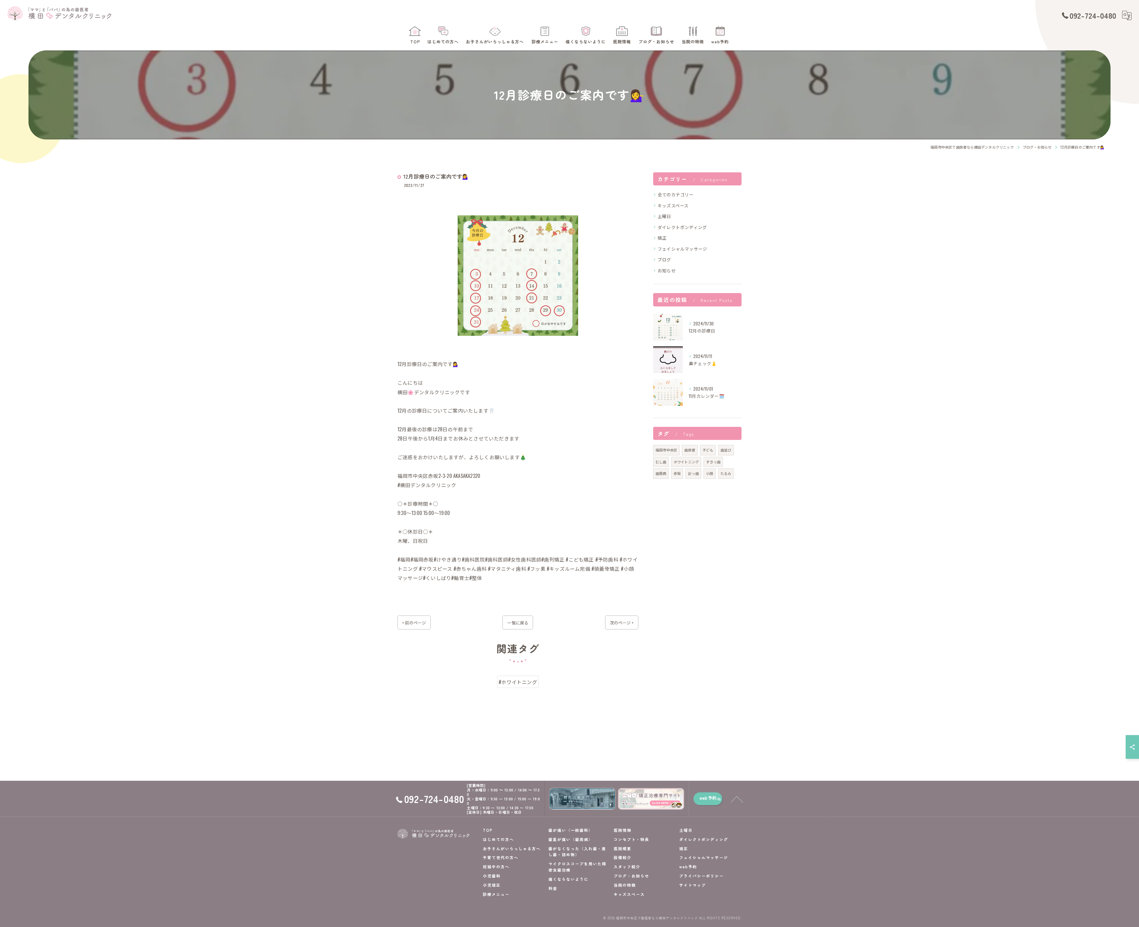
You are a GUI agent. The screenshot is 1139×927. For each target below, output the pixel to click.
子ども (707, 449)
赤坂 (677, 473)
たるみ (725, 473)
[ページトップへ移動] (737, 799)
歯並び (725, 449)
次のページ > (622, 622)
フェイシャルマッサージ (682, 249)
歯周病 (661, 473)
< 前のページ (414, 622)
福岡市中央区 (666, 449)
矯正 (662, 238)
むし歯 (661, 461)
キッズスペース (673, 205)
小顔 (709, 473)
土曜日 (664, 216)
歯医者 (689, 449)
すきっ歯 (713, 461)
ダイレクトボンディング (682, 227)
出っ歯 (693, 473)
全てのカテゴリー (676, 194)
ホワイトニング (686, 461)
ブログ (664, 259)
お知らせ (667, 270)
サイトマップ (692, 885)
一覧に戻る (517, 622)
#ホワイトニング (518, 682)
